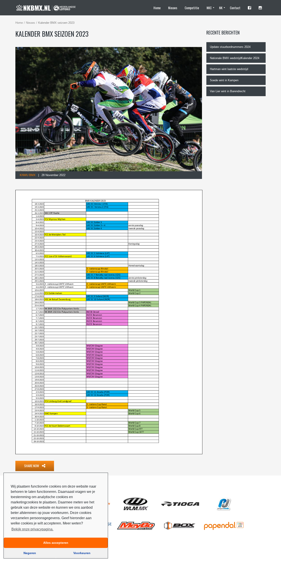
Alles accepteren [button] (55, 542)
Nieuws (30, 22)
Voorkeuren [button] (81, 553)
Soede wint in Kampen (224, 80)
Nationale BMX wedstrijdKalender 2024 (234, 58)
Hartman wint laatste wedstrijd (229, 69)
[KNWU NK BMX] (48, 7)
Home (19, 22)
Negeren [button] (29, 553)
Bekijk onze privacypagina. (32, 529)
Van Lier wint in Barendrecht (227, 91)
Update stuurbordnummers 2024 (230, 47)
